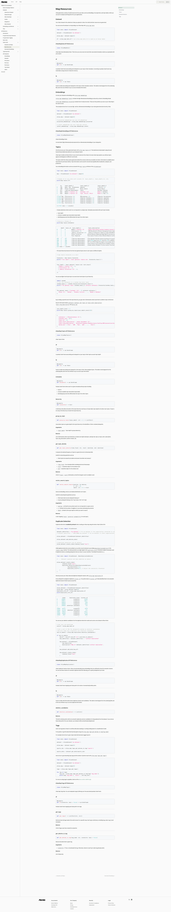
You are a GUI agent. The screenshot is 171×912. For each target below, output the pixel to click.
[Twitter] (129, 899)
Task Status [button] (7, 67)
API (16, 1)
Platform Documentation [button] (6, 5)
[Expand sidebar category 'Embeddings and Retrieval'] (18, 26)
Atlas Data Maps (8, 17)
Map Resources (8, 47)
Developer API (54, 905)
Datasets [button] (6, 58)
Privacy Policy (111, 903)
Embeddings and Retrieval (8, 26)
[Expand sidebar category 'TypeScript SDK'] (18, 51)
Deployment (91, 905)
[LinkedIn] (131, 899)
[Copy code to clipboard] (113, 29)
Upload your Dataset (9, 12)
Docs (12, 1)
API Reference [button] (4, 31)
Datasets (5, 10)
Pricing (71, 905)
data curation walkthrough (85, 779)
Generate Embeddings (9, 49)
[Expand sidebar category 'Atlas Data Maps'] (18, 17)
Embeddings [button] (7, 56)
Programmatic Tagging (8, 37)
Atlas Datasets (8, 24)
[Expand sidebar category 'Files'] (18, 29)
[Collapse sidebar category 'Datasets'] (18, 10)
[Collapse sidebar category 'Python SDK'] (18, 42)
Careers (72, 908)
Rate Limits (5, 40)
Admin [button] (6, 69)
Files (4, 28)
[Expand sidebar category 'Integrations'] (18, 22)
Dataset (120, 7)
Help (20, 1)
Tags (120, 16)
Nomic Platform (54, 903)
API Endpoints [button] (6, 53)
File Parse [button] (7, 62)
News (71, 903)
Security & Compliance (94, 903)
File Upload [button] (7, 60)
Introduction (5, 33)
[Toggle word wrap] (110, 228)
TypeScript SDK (6, 51)
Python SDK (5, 42)
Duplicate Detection (123, 14)
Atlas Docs (53, 907)
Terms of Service (111, 905)
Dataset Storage (8, 14)
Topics (120, 12)
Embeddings (121, 9)
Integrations (7, 21)
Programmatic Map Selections (9, 35)
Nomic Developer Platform (8, 7)
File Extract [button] (7, 65)
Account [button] (3, 71)
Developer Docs (73, 907)
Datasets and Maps (9, 44)
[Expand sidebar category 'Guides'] (18, 19)
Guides (6, 19)
